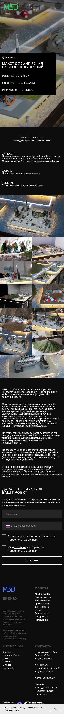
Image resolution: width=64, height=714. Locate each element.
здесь (16, 710)
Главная (23, 137)
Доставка (7, 652)
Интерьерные (41, 620)
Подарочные (41, 616)
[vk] (5, 598)
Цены (5, 658)
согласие (20, 547)
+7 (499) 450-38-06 (44, 671)
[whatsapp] (15, 598)
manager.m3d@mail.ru (45, 678)
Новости (7, 662)
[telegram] (10, 598)
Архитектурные (42, 594)
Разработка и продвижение (8, 703)
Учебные (39, 610)
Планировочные (43, 597)
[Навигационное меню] (58, 6)
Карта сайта (9, 668)
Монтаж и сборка (11, 655)
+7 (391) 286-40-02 (44, 658)
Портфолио (36, 137)
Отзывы (7, 665)
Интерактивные (42, 600)
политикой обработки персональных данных (31, 538)
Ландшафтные (42, 613)
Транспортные (42, 603)
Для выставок (42, 607)
